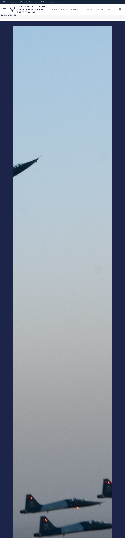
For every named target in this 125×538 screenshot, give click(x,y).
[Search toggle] (121, 9)
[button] (51, 2)
